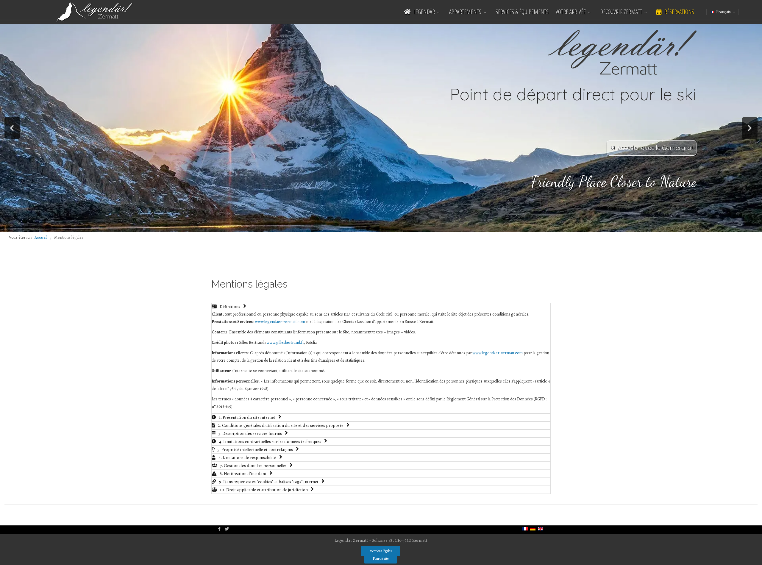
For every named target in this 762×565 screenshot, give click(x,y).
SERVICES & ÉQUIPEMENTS (522, 12)
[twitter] (227, 529)
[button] (12, 128)
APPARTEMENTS (465, 12)
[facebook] (219, 529)
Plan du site (380, 558)
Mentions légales (380, 551)
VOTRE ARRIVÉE (571, 12)
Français (723, 12)
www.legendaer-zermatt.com (280, 321)
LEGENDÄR (423, 12)
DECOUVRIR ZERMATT (621, 12)
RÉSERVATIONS (678, 12)
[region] (381, 128)
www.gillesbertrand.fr (285, 342)
